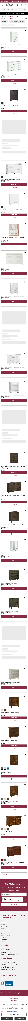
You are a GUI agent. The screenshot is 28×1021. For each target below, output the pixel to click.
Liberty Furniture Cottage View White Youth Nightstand (11, 209)
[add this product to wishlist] (25, 31)
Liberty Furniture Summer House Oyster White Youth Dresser (13, 367)
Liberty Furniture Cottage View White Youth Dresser (11, 179)
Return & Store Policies (6, 941)
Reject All (7, 1018)
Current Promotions (6, 930)
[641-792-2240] (21, 5)
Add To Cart (14, 51)
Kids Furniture (15, 16)
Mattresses (4, 922)
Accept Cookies (20, 1018)
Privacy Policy (14, 1000)
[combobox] (20, 25)
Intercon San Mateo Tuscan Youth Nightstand (10, 712)
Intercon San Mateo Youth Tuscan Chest (9, 771)
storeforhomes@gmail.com (11, 954)
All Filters (8, 24)
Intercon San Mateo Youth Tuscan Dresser (9, 831)
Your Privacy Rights (13, 1014)
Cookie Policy (14, 1011)
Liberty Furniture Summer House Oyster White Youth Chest (12, 296)
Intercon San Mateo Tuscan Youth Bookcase (9, 740)
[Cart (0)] (25, 5)
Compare (15, 54)
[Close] (26, 1004)
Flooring (3, 924)
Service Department (6, 933)
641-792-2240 (13, 1)
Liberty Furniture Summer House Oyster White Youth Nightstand (13, 395)
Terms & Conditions (14, 998)
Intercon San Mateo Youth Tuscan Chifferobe (10, 801)
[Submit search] (24, 9)
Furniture (9, 16)
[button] (2, 5)
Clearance (4, 926)
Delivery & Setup (5, 935)
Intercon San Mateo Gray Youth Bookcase (9, 583)
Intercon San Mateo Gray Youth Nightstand (9, 611)
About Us (3, 937)
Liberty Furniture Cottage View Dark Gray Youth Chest (11, 105)
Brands (3, 928)
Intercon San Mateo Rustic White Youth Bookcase (10, 682)
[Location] (17, 5)
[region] (14, 1011)
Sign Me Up (14, 904)
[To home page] (9, 5)
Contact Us (4, 939)
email (18, 1)
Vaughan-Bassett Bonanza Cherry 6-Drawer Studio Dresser (12, 862)
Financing (3, 932)
